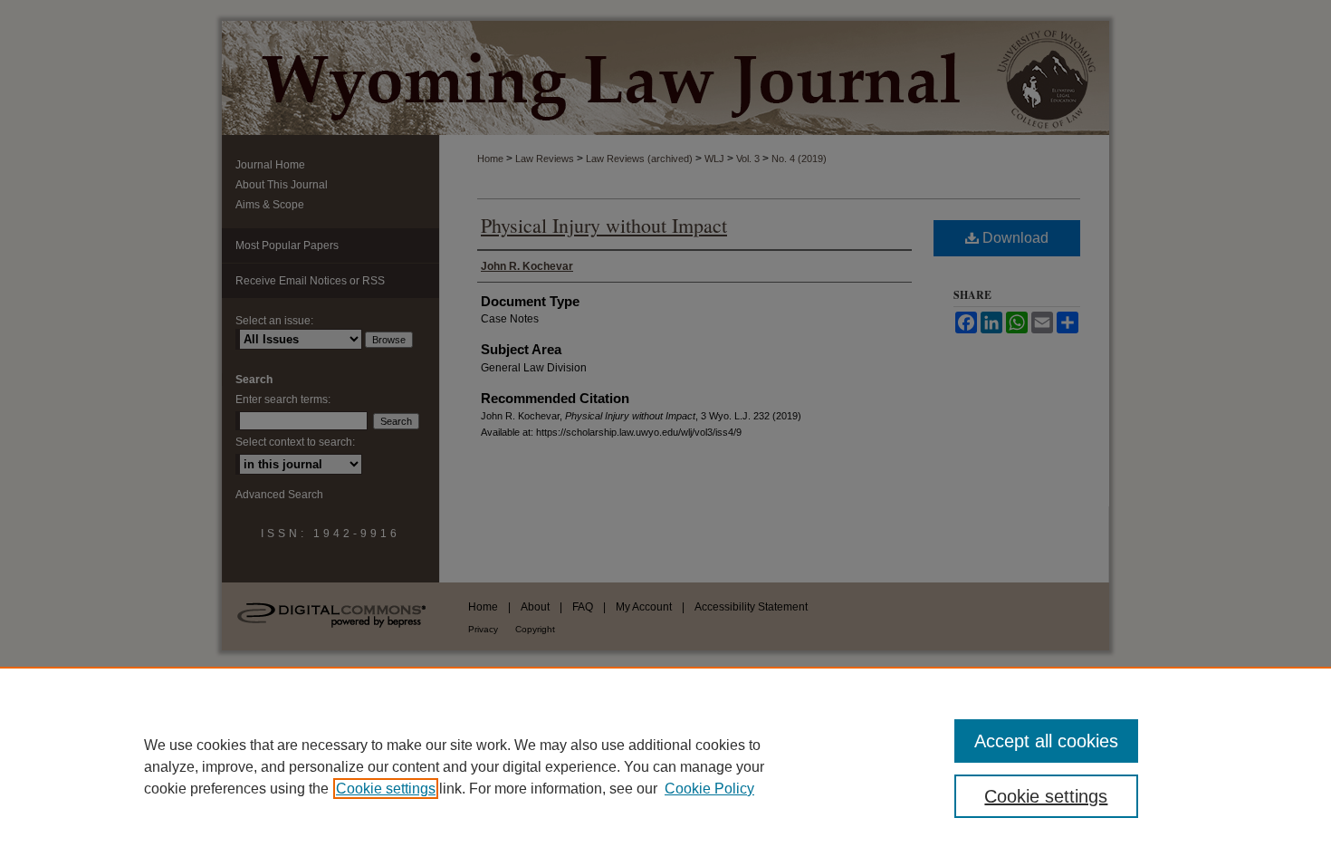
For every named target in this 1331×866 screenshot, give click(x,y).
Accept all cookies (1046, 741)
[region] (665, 766)
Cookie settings (386, 788)
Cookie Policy (709, 788)
